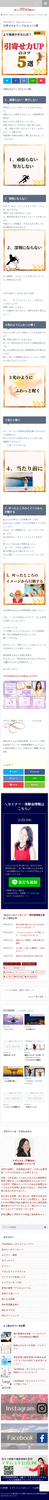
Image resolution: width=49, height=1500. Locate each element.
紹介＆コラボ (8, 1310)
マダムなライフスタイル (14, 1271)
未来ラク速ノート (10, 1293)
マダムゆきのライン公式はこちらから (20, 675)
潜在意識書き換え (29, 964)
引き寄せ (9, 977)
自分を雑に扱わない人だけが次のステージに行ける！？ (30, 925)
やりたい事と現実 (35, 997)
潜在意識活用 (31, 977)
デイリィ (6, 1266)
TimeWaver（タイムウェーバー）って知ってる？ (29, 1382)
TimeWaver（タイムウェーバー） (18, 972)
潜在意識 (19, 977)
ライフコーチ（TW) (11, 1282)
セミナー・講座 (9, 1255)
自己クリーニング (10, 1315)
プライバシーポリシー (21, 1488)
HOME (5, 1488)
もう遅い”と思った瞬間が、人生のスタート (30, 949)
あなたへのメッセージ (15, 915)
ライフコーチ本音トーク (14, 1277)
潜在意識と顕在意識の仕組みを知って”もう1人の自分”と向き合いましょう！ (30, 1360)
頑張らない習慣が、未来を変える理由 (30, 941)
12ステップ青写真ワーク (15, 968)
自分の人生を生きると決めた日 (29, 956)
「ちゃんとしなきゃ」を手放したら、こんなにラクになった (30, 933)
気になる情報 (8, 1299)
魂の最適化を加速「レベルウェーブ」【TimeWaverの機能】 (29, 1335)
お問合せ (37, 3)
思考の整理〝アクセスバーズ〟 (17, 1288)
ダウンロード (8, 1260)
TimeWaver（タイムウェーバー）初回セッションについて (29, 1370)
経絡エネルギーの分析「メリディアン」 (29, 1347)
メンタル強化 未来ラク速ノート (20, 990)
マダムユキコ (39, 972)
